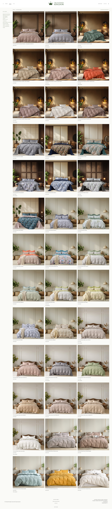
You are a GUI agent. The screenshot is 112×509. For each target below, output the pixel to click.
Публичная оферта (56, 499)
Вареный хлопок (5, 19)
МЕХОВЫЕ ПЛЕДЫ (5, 23)
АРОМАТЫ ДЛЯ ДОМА (6, 26)
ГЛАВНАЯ (6, 3)
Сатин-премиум (5, 17)
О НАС (14, 3)
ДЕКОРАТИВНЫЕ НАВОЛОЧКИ (7, 22)
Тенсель (4, 18)
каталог (14, 9)
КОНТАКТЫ (105, 3)
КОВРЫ (4, 27)
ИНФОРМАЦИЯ (100, 3)
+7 (103, 501)
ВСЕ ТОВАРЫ (5, 11)
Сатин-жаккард (5, 16)
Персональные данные (56, 501)
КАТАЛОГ (10, 3)
